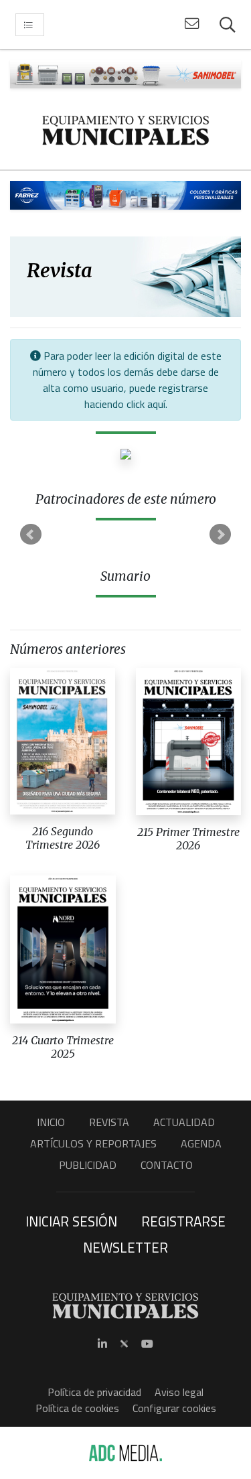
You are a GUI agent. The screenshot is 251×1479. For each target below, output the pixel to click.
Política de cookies (77, 1408)
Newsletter (125, 1247)
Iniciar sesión (71, 1221)
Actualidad (184, 1122)
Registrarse (183, 1221)
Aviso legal (179, 1392)
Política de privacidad (94, 1392)
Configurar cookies (174, 1408)
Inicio (51, 1122)
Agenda (201, 1143)
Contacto (167, 1165)
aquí (156, 404)
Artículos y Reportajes (93, 1143)
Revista (109, 1122)
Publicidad (87, 1165)
